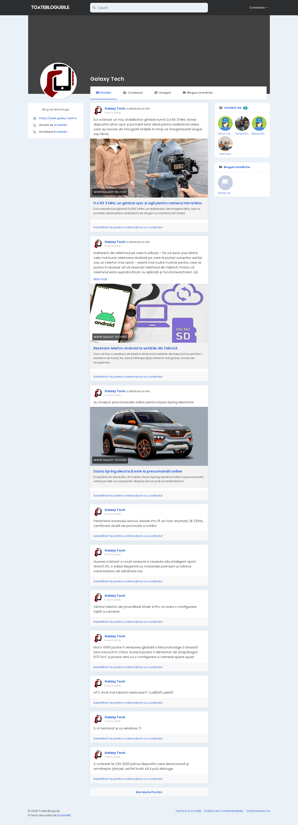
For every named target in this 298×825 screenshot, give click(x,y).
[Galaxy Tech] (225, 182)
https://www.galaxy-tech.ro (58, 118)
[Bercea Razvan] (259, 123)
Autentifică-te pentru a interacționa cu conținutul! (128, 227)
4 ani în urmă (112, 112)
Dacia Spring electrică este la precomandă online (137, 471)
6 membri (60, 132)
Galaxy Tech (107, 79)
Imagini (165, 93)
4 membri (60, 125)
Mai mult (100, 279)
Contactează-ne (258, 811)
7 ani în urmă (112, 721)
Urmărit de (232, 108)
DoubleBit (64, 815)
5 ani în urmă (112, 246)
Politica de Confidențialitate (224, 811)
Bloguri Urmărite (199, 93)
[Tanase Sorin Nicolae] (242, 123)
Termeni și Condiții (188, 811)
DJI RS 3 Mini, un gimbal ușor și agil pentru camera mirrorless (147, 203)
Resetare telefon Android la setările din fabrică (135, 348)
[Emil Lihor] (225, 143)
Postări (105, 93)
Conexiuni (135, 93)
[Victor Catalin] (225, 123)
